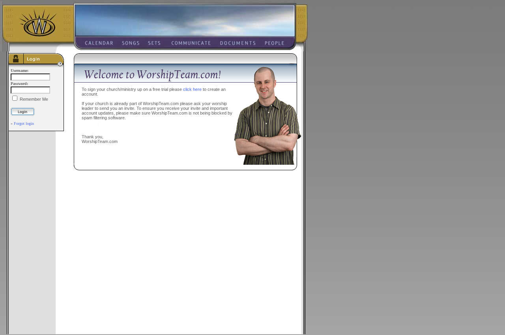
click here (192, 89)
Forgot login (24, 123)
